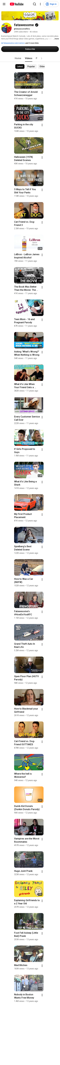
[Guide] (4, 4)
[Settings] (40, 4)
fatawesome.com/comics (14, 43)
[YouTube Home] (16, 4)
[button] (41, 58)
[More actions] (42, 92)
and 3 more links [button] (32, 43)
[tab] (17, 58)
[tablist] (30, 58)
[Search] (34, 4)
